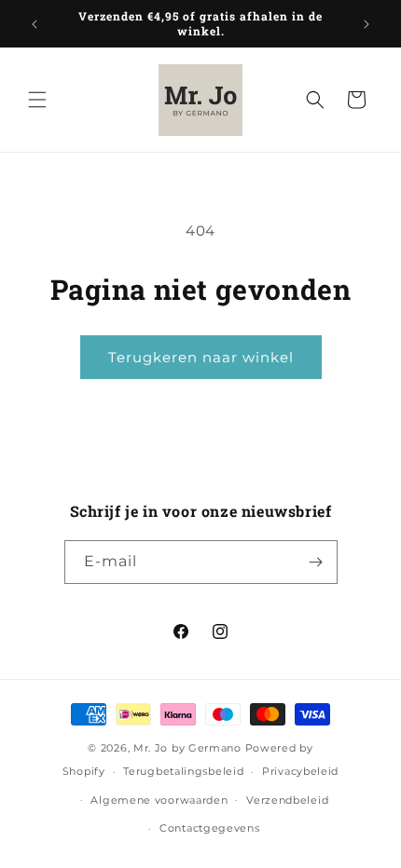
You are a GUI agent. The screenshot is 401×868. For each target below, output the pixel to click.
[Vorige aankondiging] (34, 24)
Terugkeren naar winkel (201, 357)
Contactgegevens (209, 827)
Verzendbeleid (287, 800)
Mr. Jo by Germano (187, 747)
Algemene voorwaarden (159, 800)
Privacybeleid (300, 771)
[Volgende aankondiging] (366, 24)
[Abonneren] (316, 562)
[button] (37, 99)
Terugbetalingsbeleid (183, 771)
